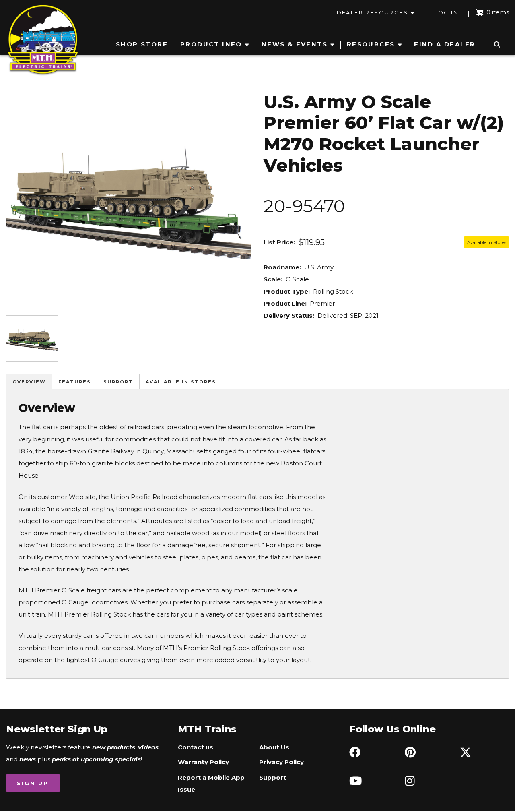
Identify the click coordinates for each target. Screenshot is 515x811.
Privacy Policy (281, 762)
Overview (29, 382)
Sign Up (33, 783)
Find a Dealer (444, 44)
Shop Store (142, 44)
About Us (274, 747)
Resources (371, 44)
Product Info (211, 44)
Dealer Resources (372, 12)
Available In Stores (181, 382)
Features (74, 382)
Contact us (195, 747)
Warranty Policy (203, 762)
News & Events (295, 44)
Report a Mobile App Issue (211, 783)
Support (118, 382)
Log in (446, 12)
